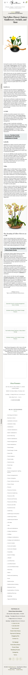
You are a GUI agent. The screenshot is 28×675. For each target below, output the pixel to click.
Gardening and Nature (12, 519)
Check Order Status (15, 631)
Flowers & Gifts (11, 496)
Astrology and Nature (12, 415)
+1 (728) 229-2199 (15, 623)
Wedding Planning (11, 593)
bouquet (24, 70)
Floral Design (10, 447)
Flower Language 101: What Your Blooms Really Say (15, 350)
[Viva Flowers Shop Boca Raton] (23, 2)
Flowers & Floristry (11, 490)
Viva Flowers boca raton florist (15, 13)
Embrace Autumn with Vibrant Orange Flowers (14, 311)
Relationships (10, 581)
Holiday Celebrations (12, 531)
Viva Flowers (15, 383)
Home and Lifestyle (11, 549)
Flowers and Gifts (11, 504)
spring (15, 150)
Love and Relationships (12, 566)
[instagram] (10, 659)
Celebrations (10, 426)
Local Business (10, 560)
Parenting (9, 569)
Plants (8, 572)
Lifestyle (9, 557)
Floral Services (10, 462)
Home (8, 6)
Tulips (5, 169)
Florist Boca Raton (15, 644)
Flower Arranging (11, 478)
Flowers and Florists (12, 498)
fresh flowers (14, 65)
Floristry (9, 468)
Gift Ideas (9, 522)
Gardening (9, 510)
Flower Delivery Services (13, 481)
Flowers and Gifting (12, 501)
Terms (15, 654)
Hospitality (9, 552)
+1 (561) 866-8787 (15, 625)
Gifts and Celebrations (12, 528)
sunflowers (18, 80)
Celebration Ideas (11, 423)
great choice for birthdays (12, 126)
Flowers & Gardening (12, 493)
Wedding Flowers (15, 649)
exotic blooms (22, 115)
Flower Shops (10, 484)
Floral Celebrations (11, 444)
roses (13, 269)
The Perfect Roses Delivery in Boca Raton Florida (15, 330)
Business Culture (11, 418)
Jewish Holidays (11, 554)
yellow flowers (21, 292)
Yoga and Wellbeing (12, 599)
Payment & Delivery (15, 633)
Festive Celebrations (12, 438)
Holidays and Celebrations (13, 540)
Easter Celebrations (12, 432)
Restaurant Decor (11, 587)
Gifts (8, 525)
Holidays (9, 534)
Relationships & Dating (12, 584)
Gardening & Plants (12, 516)
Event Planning (11, 435)
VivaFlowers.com (12, 667)
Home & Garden (11, 543)
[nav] (4, 2)
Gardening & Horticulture (13, 513)
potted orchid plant (9, 128)
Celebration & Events (12, 421)
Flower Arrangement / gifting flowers (14, 471)
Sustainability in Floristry (13, 590)
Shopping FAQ (15, 636)
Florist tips (9, 465)
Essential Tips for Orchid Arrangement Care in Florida (14, 304)
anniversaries (22, 126)
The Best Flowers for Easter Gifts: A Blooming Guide (15, 354)
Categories (15, 652)
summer (20, 89)
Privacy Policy (11, 669)
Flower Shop (15, 647)
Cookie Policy (19, 669)
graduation (22, 272)
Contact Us (15, 638)
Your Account (15, 628)
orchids (25, 80)
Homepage (15, 642)
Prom (8, 578)
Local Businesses (11, 563)
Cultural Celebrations (12, 429)
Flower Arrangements (12, 475)
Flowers (11, 6)
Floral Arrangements (12, 441)
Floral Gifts (9, 453)
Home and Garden (11, 546)
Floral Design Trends (12, 450)
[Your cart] (26, 2)
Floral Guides (10, 459)
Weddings (9, 596)
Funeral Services (11, 507)
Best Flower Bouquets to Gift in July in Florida (15, 347)
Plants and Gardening (12, 575)
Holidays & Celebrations (13, 537)
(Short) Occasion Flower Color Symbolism (15, 348)
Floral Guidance (11, 456)
